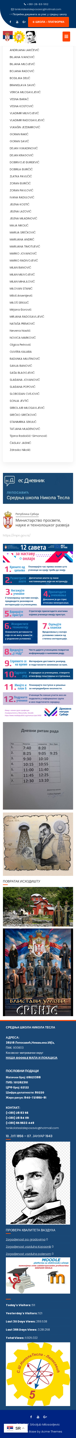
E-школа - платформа (48, 22)
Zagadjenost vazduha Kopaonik (28, 1247)
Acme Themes (51, 1432)
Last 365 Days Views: (22, 1330)
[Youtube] (17, 22)
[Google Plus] (24, 22)
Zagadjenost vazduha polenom (28, 1254)
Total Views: (15, 1338)
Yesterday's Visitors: (22, 1313)
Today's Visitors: (19, 1305)
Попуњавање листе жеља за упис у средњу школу (39, 14)
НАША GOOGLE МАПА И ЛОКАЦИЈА (31, 1058)
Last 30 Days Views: (21, 1321)
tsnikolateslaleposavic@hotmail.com (38, 9)
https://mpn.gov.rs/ (16, 535)
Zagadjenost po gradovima (25, 1239)
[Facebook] (10, 22)
